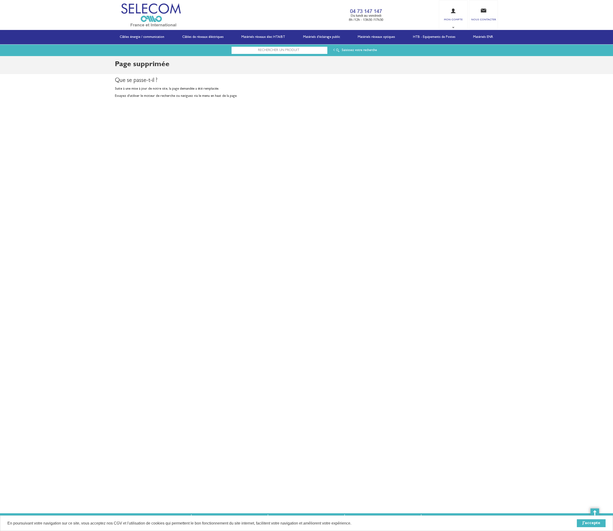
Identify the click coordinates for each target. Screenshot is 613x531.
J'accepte (591, 523)
